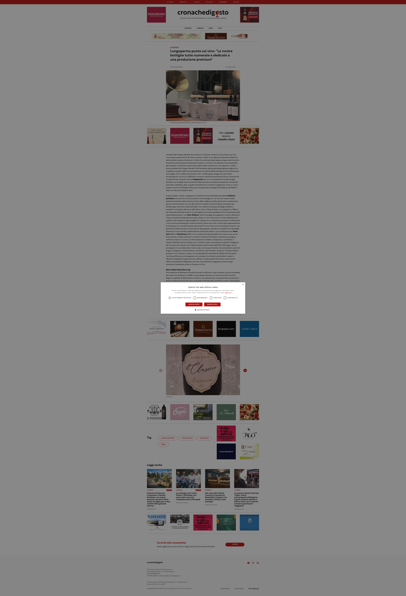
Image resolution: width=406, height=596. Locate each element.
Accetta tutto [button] (194, 304)
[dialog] (203, 298)
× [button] (243, 284)
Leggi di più (228, 292)
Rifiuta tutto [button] (212, 304)
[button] (203, 310)
